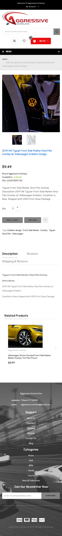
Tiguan (52, 230)
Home (4, 59)
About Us (31, 418)
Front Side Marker (31, 230)
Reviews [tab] (32, 253)
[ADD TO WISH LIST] (34, 359)
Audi (31, 460)
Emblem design (14, 230)
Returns (31, 433)
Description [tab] (10, 253)
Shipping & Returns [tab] (15, 261)
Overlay (44, 230)
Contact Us (31, 438)
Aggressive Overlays (18, 174)
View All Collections (31, 480)
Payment (31, 423)
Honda (31, 470)
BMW (31, 465)
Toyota (31, 475)
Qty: (4, 208)
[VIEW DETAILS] (28, 359)
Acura (31, 455)
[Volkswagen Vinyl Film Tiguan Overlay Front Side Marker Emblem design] (17, 139)
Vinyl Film (6, 234)
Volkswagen (17, 234)
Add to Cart (12, 220)
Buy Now (33, 220)
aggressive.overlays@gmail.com (36, 404)
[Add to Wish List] (45, 220)
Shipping (31, 428)
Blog (31, 443)
